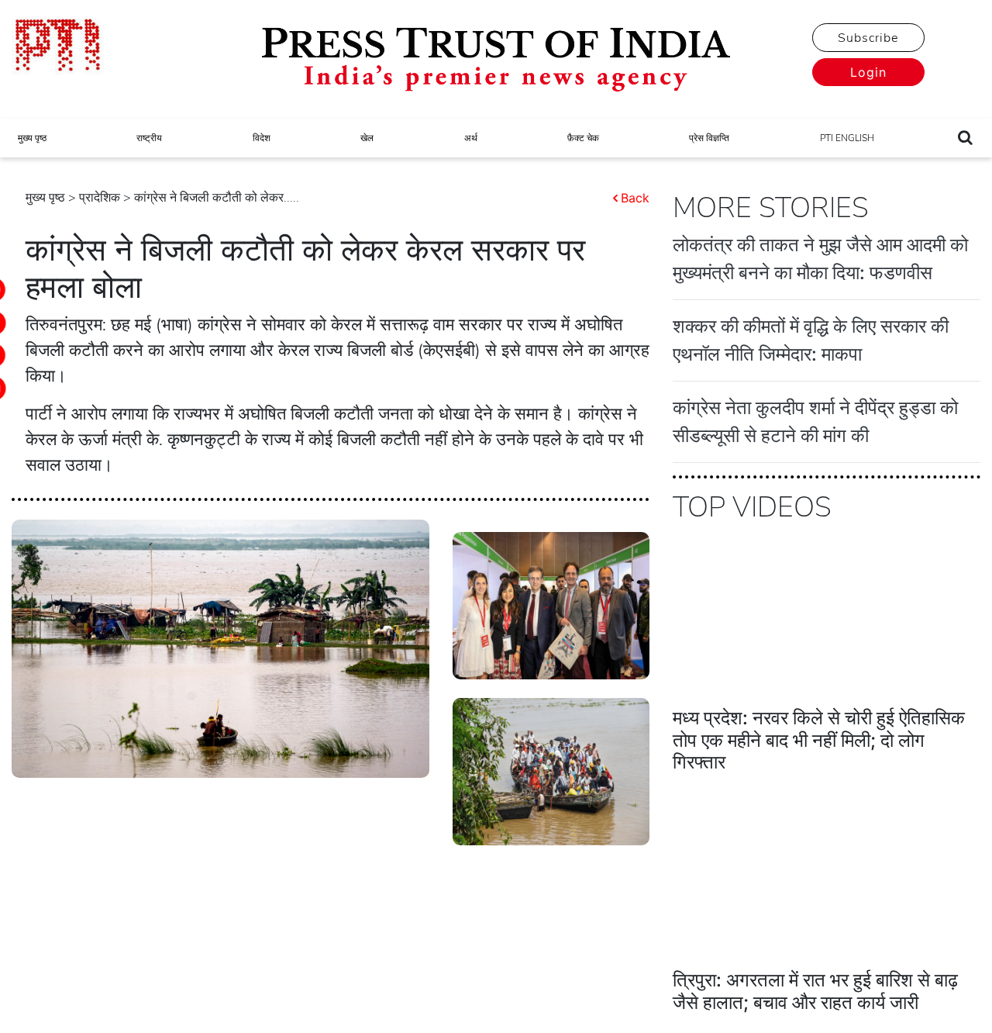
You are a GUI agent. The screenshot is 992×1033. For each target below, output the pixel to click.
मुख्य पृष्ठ (32, 138)
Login (868, 72)
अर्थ (470, 138)
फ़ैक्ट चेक (583, 138)
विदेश (261, 138)
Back (635, 198)
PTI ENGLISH (847, 138)
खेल (367, 138)
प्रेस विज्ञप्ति (709, 138)
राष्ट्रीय (149, 138)
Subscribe (868, 38)
